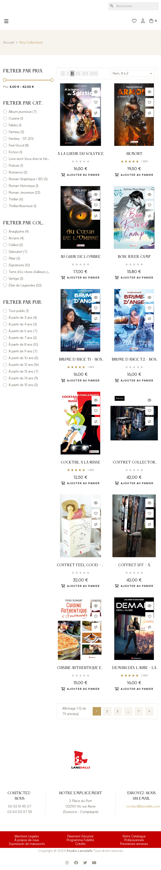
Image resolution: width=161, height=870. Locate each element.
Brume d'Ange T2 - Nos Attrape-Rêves (134, 360)
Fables (15, 125)
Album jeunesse (23, 111)
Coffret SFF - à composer (134, 566)
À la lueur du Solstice (80, 154)
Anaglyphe (19, 231)
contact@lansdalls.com (143, 806)
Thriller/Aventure (22, 206)
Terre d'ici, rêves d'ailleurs (29, 272)
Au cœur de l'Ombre (80, 256)
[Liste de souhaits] (134, 21)
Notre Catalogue (134, 836)
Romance (18, 172)
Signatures (19, 265)
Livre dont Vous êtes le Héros (29, 159)
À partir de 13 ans (23, 371)
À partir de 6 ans (23, 331)
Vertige (16, 278)
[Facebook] (76, 863)
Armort (134, 154)
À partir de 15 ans (23, 385)
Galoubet (18, 251)
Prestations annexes (134, 844)
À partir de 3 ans (23, 317)
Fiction (15, 152)
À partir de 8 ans (23, 344)
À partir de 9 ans (23, 351)
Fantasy (16, 132)
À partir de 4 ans (23, 324)
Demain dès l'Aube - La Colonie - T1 (134, 668)
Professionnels (134, 840)
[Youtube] (94, 863)
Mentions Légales (27, 836)
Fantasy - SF (21, 138)
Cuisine (16, 118)
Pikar (14, 258)
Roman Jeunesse (24, 192)
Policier (16, 165)
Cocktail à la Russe (80, 462)
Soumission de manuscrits (27, 844)
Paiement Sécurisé (80, 836)
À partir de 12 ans (24, 364)
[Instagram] (67, 863)
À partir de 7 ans (23, 338)
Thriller (16, 199)
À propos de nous (26, 840)
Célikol (16, 245)
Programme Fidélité (80, 840)
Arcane (16, 238)
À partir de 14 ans (23, 378)
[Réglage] (143, 21)
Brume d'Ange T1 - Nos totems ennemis (80, 360)
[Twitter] (85, 863)
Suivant (149, 711)
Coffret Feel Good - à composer (80, 566)
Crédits (80, 844)
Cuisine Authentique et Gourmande (80, 668)
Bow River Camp (134, 256)
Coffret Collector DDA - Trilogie (134, 463)
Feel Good (19, 145)
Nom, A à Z (121, 73)
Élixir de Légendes (25, 285)
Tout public (19, 311)
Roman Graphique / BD (28, 179)
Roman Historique (23, 186)
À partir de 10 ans (23, 358)
